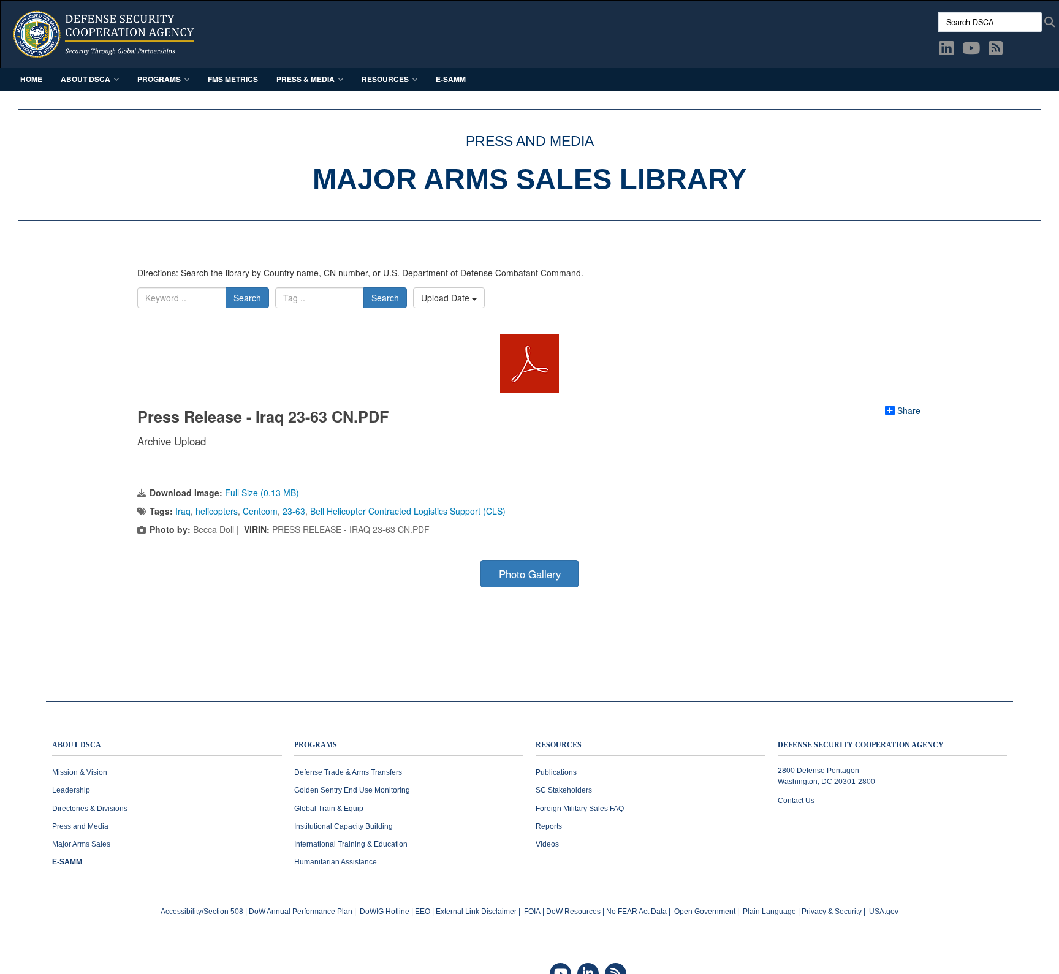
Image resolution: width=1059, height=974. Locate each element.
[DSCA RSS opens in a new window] (996, 50)
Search (247, 298)
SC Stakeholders (564, 790)
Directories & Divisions (89, 808)
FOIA (532, 911)
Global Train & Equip (328, 808)
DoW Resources (573, 911)
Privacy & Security (832, 911)
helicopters (216, 511)
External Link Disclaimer (476, 911)
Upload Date (446, 298)
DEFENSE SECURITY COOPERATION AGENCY (861, 745)
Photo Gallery (530, 574)
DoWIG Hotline (384, 911)
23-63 (294, 511)
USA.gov (883, 911)
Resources (385, 79)
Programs (159, 79)
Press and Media (80, 826)
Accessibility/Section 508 (202, 911)
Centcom (260, 511)
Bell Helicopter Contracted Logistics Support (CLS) (408, 511)
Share (908, 410)
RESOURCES (559, 745)
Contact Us (796, 800)
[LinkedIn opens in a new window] (946, 50)
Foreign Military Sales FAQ (580, 808)
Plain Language (769, 911)
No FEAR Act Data (636, 911)
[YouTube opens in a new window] (971, 50)
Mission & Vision (79, 772)
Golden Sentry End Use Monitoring (352, 790)
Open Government (704, 911)
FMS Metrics (233, 79)
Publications (556, 772)
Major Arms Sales (81, 844)
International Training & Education (351, 844)
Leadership (71, 790)
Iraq (183, 511)
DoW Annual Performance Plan (300, 911)
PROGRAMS (315, 745)
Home (31, 79)
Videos (547, 844)
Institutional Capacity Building (343, 826)
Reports (549, 826)
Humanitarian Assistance (335, 862)
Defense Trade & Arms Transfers (348, 772)
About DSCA (85, 79)
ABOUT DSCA (76, 745)
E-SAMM (451, 79)
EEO (422, 911)
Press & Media (305, 79)
